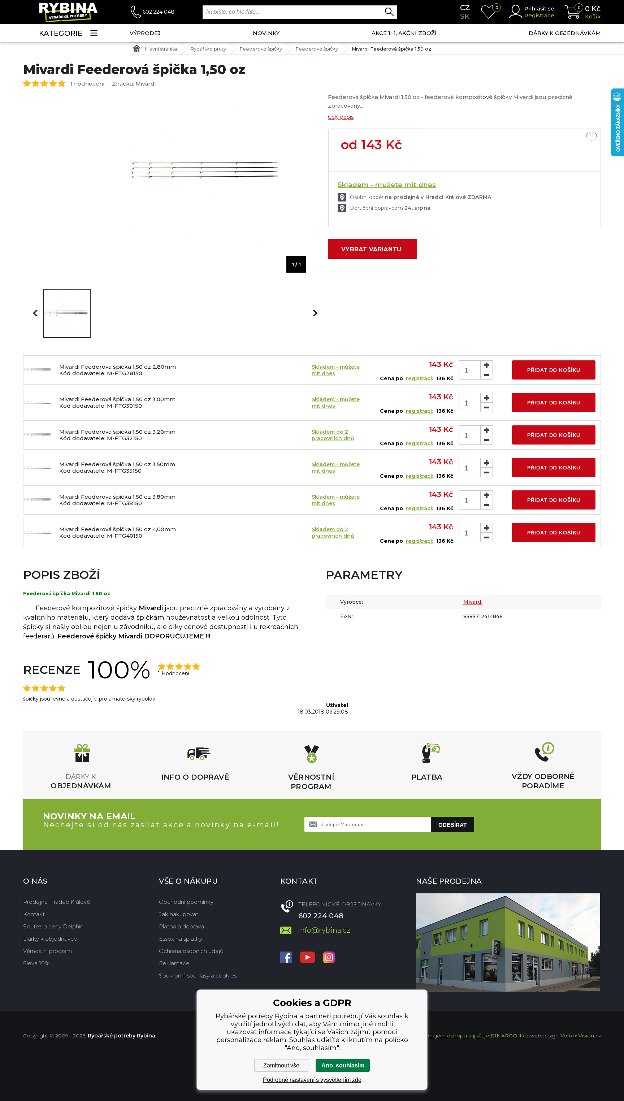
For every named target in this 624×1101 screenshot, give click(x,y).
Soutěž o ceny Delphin (53, 926)
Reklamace (174, 963)
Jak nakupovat (178, 914)
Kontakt (34, 914)
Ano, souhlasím (342, 1065)
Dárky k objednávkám (565, 33)
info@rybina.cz (324, 930)
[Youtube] (307, 958)
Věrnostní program (47, 951)
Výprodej (145, 33)
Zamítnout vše (281, 1065)
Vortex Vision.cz (580, 1035)
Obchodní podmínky (186, 901)
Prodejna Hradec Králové (56, 901)
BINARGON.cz (509, 1035)
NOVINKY (266, 33)
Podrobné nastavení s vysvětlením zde (312, 1080)
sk (464, 16)
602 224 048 (158, 12)
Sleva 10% (36, 963)
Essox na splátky (180, 938)
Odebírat (452, 825)
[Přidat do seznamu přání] (591, 138)
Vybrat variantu (371, 249)
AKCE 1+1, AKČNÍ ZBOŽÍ (404, 33)
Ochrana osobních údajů (191, 951)
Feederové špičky (261, 49)
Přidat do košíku (553, 370)
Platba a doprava (181, 926)
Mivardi (145, 83)
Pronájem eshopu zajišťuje (454, 1035)
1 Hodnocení (173, 673)
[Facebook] (286, 958)
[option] (67, 313)
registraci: (419, 378)
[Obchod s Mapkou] (508, 942)
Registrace (539, 15)
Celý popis (341, 117)
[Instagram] (329, 958)
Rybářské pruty (208, 49)
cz (465, 7)
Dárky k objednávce (50, 938)
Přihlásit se (539, 8)
